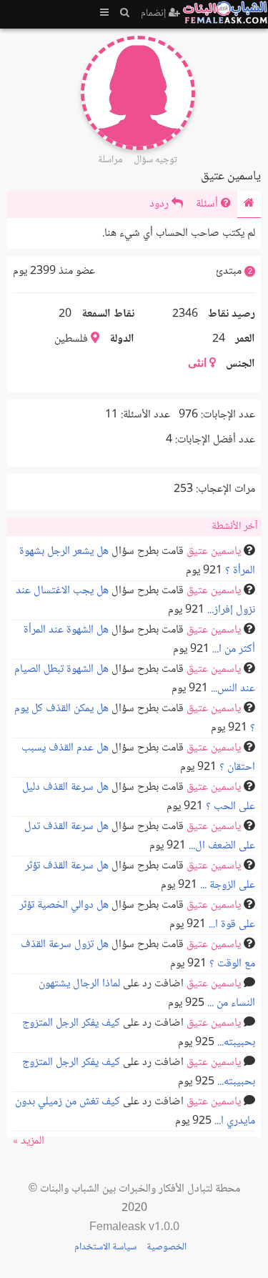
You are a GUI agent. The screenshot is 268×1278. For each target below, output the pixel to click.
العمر (245, 339)
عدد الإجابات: (228, 415)
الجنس (240, 364)
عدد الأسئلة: (145, 415)
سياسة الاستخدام (105, 1247)
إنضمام (155, 13)
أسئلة (208, 204)
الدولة (121, 339)
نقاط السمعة (107, 314)
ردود (160, 204)
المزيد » (28, 1141)
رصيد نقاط (231, 314)
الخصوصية (167, 1247)
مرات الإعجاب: (225, 489)
